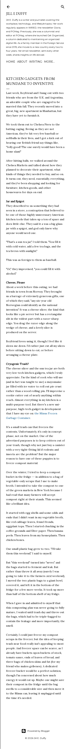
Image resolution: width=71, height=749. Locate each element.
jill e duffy (16, 13)
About (22, 61)
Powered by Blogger (38, 730)
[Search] (62, 6)
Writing (35, 61)
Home (10, 61)
